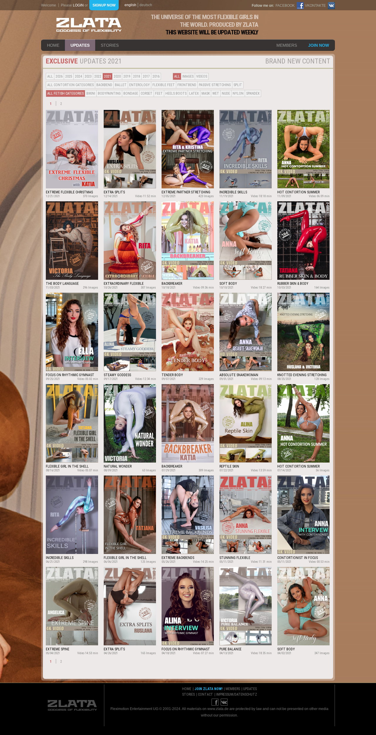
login (78, 5)
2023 (88, 76)
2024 (78, 76)
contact (205, 694)
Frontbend (186, 85)
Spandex (253, 93)
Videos (201, 76)
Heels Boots (176, 93)
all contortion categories (70, 85)
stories (110, 45)
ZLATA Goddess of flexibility (89, 25)
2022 (97, 76)
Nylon (238, 93)
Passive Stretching (215, 85)
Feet (159, 93)
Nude (226, 93)
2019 (126, 76)
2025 (68, 76)
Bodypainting (109, 93)
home (53, 45)
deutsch (146, 5)
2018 (136, 76)
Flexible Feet (163, 85)
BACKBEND (104, 85)
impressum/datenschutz (236, 694)
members (286, 45)
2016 (156, 76)
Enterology (139, 85)
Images (188, 76)
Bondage (130, 93)
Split (238, 85)
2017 (146, 76)
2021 (107, 76)
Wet (215, 93)
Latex (194, 93)
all (50, 76)
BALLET (121, 85)
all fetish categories (65, 93)
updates (80, 45)
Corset (146, 93)
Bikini (90, 93)
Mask (206, 93)
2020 (117, 76)
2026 (59, 76)
